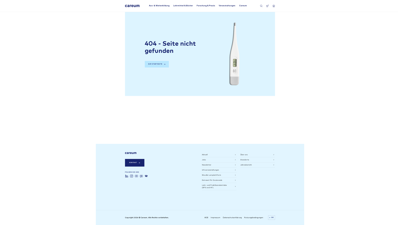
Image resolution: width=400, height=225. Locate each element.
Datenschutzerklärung (232, 217)
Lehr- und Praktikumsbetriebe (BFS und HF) (214, 186)
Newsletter (206, 165)
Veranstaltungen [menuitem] (227, 6)
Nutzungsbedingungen (253, 217)
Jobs (204, 160)
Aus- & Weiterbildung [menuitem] (159, 6)
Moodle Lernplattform (211, 175)
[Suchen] (261, 6)
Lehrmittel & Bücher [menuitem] (183, 6)
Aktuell (205, 155)
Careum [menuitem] (243, 6)
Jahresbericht (246, 165)
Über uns (244, 155)
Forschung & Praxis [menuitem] (206, 6)
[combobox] (271, 217)
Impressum (215, 217)
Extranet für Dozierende (212, 180)
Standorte (244, 160)
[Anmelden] (274, 6)
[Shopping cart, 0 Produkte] (267, 6)
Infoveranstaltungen (210, 170)
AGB (206, 217)
